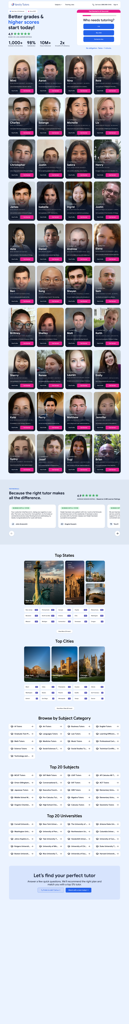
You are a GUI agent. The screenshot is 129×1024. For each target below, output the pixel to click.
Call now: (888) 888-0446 (103, 5)
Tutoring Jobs (69, 5)
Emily (99, 375)
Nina (70, 80)
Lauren (71, 375)
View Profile (14, 91)
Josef (42, 459)
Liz (97, 122)
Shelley (43, 333)
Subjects (58, 5)
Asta (13, 249)
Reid (98, 80)
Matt (70, 333)
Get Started (26, 91)
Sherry (14, 375)
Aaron (42, 80)
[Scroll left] (11, 533)
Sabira (71, 165)
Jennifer (101, 417)
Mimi (13, 80)
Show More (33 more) (64, 631)
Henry (99, 165)
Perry (42, 417)
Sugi (69, 459)
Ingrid (71, 207)
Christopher (17, 165)
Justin (42, 165)
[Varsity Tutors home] (20, 4)
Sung (42, 291)
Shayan (71, 291)
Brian (99, 459)
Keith (99, 333)
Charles (15, 122)
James (14, 207)
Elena (99, 248)
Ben (12, 291)
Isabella (43, 207)
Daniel (43, 249)
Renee (43, 375)
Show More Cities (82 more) (64, 708)
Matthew (72, 417)
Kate (13, 417)
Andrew (72, 249)
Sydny (14, 459)
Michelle (72, 122)
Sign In (116, 5)
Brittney (15, 333)
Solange (44, 122)
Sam (98, 291)
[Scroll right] (117, 533)
